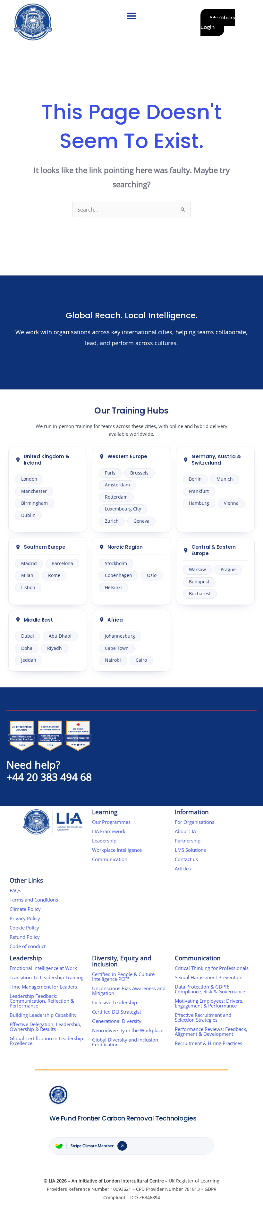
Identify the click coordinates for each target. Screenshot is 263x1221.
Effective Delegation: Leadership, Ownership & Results (45, 1026)
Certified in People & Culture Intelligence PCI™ (123, 976)
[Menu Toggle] (131, 16)
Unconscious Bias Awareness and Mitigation (128, 990)
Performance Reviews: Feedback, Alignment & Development (211, 1031)
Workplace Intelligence (117, 850)
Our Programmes (111, 822)
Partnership (187, 840)
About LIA (185, 831)
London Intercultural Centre (134, 1181)
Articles (183, 868)
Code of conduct (28, 946)
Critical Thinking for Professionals (212, 968)
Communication (109, 859)
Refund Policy (25, 937)
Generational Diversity (116, 1021)
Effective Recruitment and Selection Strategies (203, 1017)
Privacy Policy (25, 918)
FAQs (15, 890)
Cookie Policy (24, 927)
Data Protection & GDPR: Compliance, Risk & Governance (210, 989)
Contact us (186, 859)
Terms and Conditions (34, 899)
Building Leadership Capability (43, 1015)
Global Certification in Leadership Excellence (46, 1040)
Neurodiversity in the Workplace (127, 1030)
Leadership (104, 840)
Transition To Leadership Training (46, 977)
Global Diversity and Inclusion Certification (125, 1042)
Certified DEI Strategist (116, 1011)
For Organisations (194, 822)
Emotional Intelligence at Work (43, 968)
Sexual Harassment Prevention (208, 977)
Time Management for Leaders (43, 986)
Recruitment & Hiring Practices (208, 1043)
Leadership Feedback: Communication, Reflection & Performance (42, 1001)
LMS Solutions (190, 850)
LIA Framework (108, 831)
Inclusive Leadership (114, 1002)
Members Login (217, 22)
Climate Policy (25, 909)
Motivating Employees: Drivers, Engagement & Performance (209, 1003)
